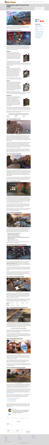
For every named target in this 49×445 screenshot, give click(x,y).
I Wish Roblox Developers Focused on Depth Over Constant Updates (38, 36)
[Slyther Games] (10, 2)
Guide (15, 418)
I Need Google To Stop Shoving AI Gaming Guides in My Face (39, 26)
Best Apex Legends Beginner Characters (14, 398)
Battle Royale (12, 418)
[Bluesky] (8, 414)
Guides (7, 9)
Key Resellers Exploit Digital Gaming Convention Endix (39, 34)
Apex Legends (8, 418)
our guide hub (21, 394)
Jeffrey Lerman (8, 7)
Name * (8, 430)
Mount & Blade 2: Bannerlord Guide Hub (39, 29)
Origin (18, 418)
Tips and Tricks (27, 418)
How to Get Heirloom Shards (12, 399)
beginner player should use (14, 49)
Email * (18, 430)
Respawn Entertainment (22, 418)
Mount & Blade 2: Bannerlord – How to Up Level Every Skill (39, 32)
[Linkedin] (9, 414)
